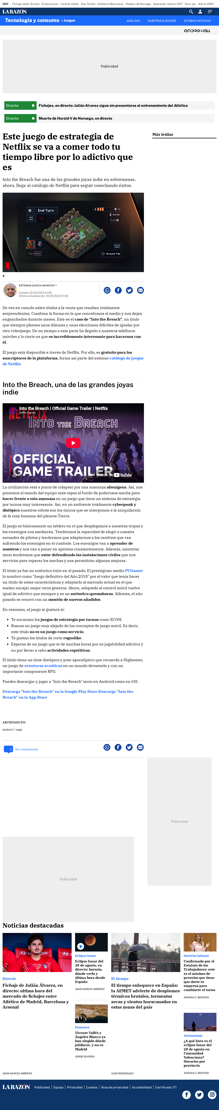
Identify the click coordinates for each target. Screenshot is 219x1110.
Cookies (92, 1087)
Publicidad (42, 1087)
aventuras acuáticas (43, 665)
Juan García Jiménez (17, 1073)
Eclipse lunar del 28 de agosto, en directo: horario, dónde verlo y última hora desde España (90, 971)
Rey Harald (88, 4)
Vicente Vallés (70, 4)
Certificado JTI (165, 1087)
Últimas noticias (197, 20)
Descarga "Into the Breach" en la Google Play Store (50, 691)
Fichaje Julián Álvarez (26, 4)
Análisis (133, 20)
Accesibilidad (142, 1087)
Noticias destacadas (33, 925)
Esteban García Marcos (36, 285)
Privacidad (75, 1087)
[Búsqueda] (191, 11)
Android (7, 729)
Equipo (58, 1087)
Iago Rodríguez (122, 1073)
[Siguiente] (214, 23)
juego (19, 729)
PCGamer (134, 570)
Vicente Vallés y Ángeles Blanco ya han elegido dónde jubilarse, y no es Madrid (90, 1041)
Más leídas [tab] (162, 134)
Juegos (69, 20)
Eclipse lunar (50, 4)
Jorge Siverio (85, 1056)
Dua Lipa (190, 4)
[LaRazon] (29, 11)
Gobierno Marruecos (111, 4)
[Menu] (211, 11)
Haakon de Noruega (138, 4)
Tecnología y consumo (32, 20)
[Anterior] (85, 18)
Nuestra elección (162, 20)
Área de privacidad (114, 1087)
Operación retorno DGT (168, 4)
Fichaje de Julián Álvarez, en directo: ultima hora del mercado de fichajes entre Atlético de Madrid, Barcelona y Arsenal (36, 996)
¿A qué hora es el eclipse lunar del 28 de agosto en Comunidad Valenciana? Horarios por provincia (198, 1053)
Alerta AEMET (207, 4)
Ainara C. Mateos (196, 997)
